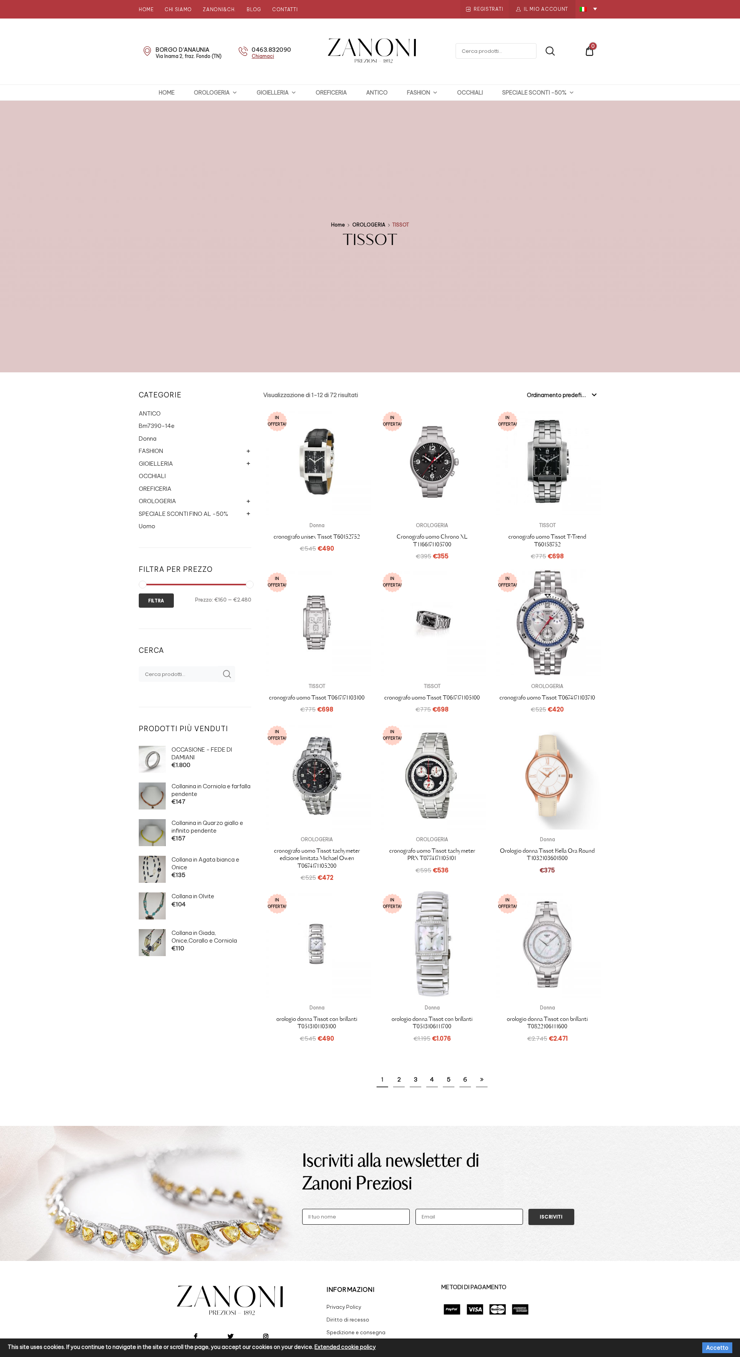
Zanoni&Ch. (219, 9)
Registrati (488, 9)
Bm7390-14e (157, 425)
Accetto (717, 1347)
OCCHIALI (470, 92)
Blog (254, 9)
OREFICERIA (331, 92)
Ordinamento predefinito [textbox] (559, 395)
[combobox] (561, 394)
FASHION (418, 92)
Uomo (147, 526)
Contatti (285, 9)
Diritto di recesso (347, 1319)
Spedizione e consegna (355, 1332)
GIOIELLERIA (273, 92)
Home (146, 9)
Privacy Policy (343, 1307)
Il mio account (546, 9)
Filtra (156, 600)
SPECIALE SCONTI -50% (534, 92)
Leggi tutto (316, 565)
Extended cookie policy (345, 1346)
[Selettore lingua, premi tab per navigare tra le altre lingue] (588, 8)
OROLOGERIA (212, 92)
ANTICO (377, 92)
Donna (147, 438)
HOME (167, 92)
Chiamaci (263, 56)
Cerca (546, 51)
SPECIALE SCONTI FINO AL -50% (183, 513)
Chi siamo (178, 9)
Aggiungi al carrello (432, 887)
